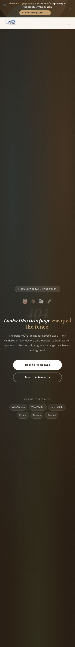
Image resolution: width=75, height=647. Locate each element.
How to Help (57, 407)
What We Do (37, 407)
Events (23, 415)
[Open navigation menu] (68, 23)
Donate (37, 415)
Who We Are (18, 407)
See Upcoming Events (35, 12)
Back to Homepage (37, 365)
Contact (51, 415)
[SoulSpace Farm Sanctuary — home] (10, 23)
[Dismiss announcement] (70, 8)
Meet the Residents (37, 377)
